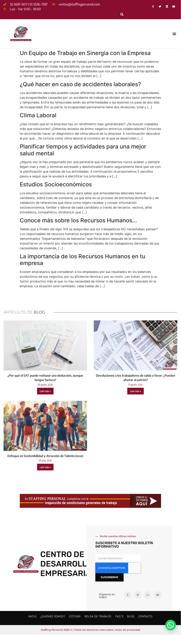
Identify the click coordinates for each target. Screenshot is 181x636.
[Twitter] (159, 6)
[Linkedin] (167, 6)
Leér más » (45, 391)
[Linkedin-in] (148, 595)
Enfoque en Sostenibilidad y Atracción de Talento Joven (45, 456)
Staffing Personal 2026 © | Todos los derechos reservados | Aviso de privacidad (90, 629)
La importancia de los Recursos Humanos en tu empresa (82, 259)
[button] (122, 14)
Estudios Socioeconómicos (56, 184)
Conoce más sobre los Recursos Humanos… (78, 220)
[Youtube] (173, 6)
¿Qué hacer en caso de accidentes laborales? (80, 84)
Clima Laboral (38, 115)
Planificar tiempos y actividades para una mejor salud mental (83, 150)
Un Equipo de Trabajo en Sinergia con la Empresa (85, 53)
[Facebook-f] (153, 6)
